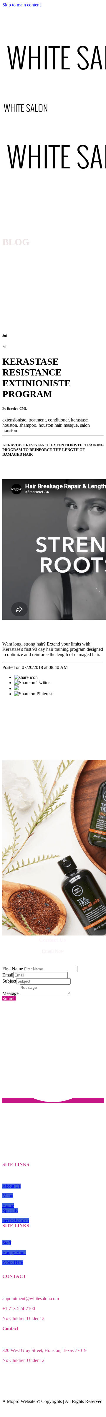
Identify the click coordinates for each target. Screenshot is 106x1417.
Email (7, 974)
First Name (12, 968)
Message (11, 993)
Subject (9, 981)
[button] (11, 1186)
